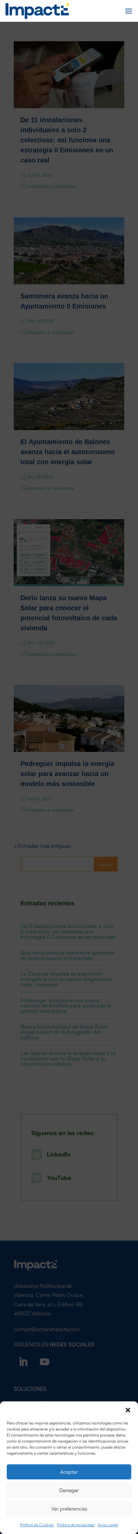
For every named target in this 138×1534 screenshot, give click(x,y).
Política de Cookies (37, 1524)
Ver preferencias (69, 1508)
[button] (128, 1409)
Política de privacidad (75, 1524)
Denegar (69, 1489)
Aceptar (69, 1471)
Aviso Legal (108, 1524)
